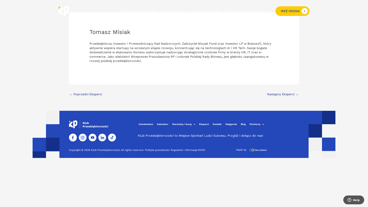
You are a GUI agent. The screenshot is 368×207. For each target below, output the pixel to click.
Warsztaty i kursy (174, 11)
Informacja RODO (195, 150)
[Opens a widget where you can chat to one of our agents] (353, 200)
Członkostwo (130, 11)
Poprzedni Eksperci (85, 94)
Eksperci (200, 11)
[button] (292, 11)
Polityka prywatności (157, 150)
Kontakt (215, 11)
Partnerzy (259, 11)
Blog (246, 11)
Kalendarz (150, 11)
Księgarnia (232, 11)
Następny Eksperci (283, 94)
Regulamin (177, 150)
